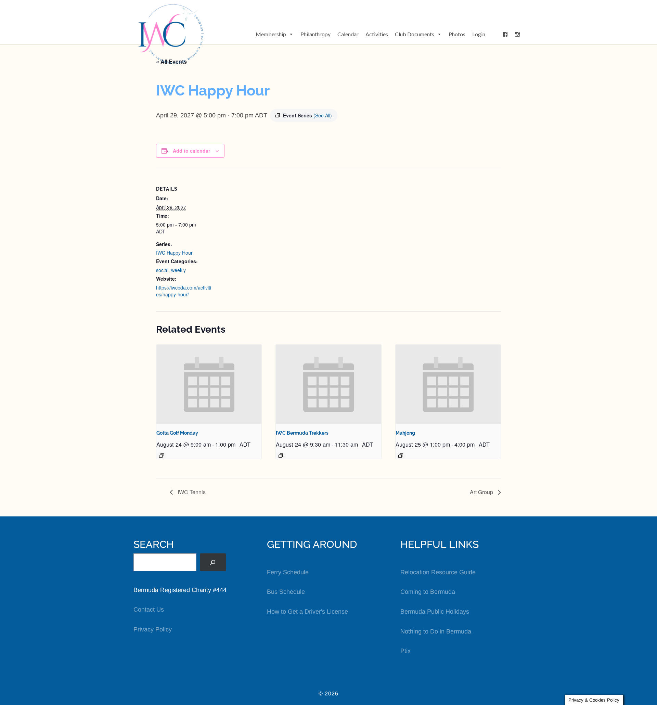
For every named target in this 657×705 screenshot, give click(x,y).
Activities (376, 34)
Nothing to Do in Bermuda (435, 631)
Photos (457, 34)
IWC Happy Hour (174, 252)
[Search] (213, 562)
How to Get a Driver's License (307, 611)
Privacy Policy (152, 629)
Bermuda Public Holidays (434, 611)
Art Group (482, 492)
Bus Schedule (286, 591)
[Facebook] (505, 34)
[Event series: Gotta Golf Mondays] (161, 455)
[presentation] (208, 384)
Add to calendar (191, 150)
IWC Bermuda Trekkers (302, 433)
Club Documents (414, 34)
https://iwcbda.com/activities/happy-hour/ (183, 291)
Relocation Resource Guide (438, 572)
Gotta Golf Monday (177, 433)
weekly (178, 270)
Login (478, 34)
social (162, 270)
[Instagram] (517, 34)
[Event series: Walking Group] (281, 455)
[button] (494, 34)
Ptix (405, 651)
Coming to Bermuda (427, 591)
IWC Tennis (191, 492)
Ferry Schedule (288, 572)
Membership (271, 34)
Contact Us (148, 609)
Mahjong (405, 433)
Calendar (348, 34)
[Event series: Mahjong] (400, 455)
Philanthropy (315, 34)
